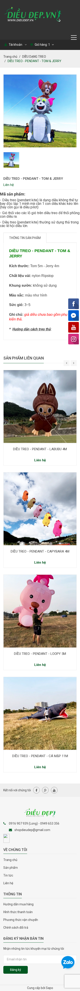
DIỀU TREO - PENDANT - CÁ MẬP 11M (40, 756)
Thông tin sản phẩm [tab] (25, 238)
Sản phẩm (10, 867)
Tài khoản (15, 44)
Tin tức (8, 875)
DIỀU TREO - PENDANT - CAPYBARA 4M (40, 551)
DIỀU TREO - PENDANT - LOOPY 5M (40, 654)
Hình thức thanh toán (18, 912)
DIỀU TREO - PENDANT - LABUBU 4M (40, 449)
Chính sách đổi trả (15, 927)
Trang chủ (10, 860)
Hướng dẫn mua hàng (18, 904)
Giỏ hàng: (42, 44)
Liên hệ (8, 883)
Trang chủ (10, 56)
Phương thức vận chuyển (20, 920)
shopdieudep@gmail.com (32, 830)
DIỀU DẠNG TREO (34, 56)
